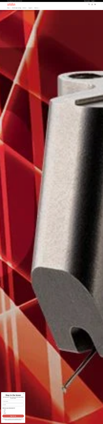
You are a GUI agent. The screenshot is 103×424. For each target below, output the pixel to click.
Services (24, 8)
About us (36, 8)
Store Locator (87, 0)
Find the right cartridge (16, 8)
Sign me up (13, 416)
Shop (8, 8)
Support (30, 8)
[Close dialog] (24, 393)
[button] (95, 4)
